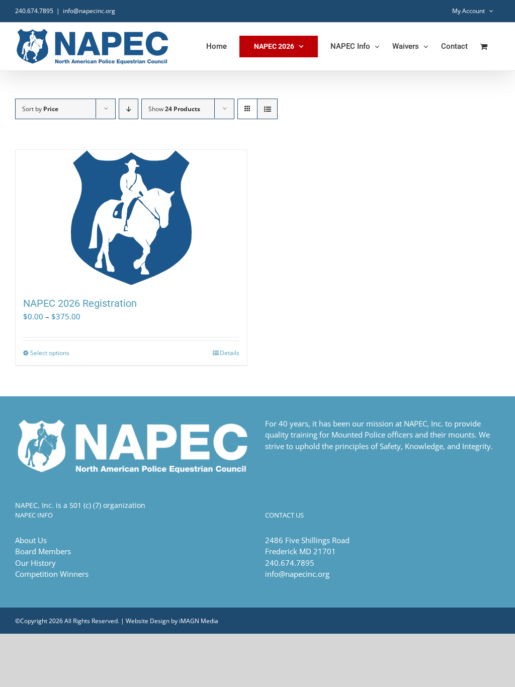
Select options (49, 353)
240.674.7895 (34, 11)
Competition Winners (52, 574)
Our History (35, 563)
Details (229, 353)
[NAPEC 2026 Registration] (131, 218)
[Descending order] (128, 109)
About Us (31, 540)
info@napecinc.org (89, 11)
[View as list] (267, 109)
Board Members (43, 551)
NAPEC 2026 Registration (80, 303)
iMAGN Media (198, 621)
